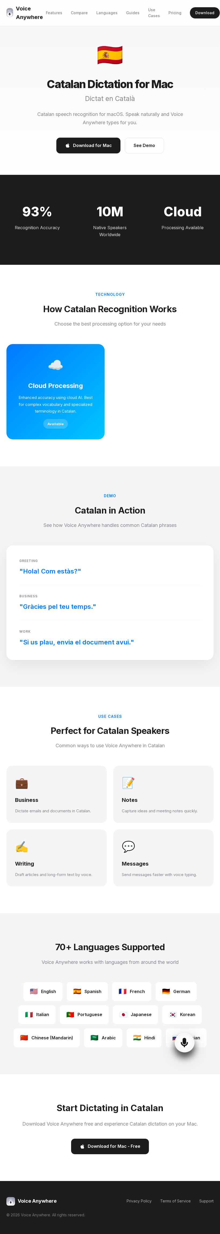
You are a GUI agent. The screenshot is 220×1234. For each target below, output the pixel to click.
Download (204, 12)
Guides (133, 12)
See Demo (144, 145)
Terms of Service (175, 1201)
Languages (107, 12)
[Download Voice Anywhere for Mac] (182, 1062)
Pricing (174, 12)
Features (54, 12)
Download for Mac (92, 145)
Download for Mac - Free (114, 1146)
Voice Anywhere (29, 12)
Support (206, 1201)
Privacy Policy (139, 1201)
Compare (79, 12)
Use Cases (154, 12)
